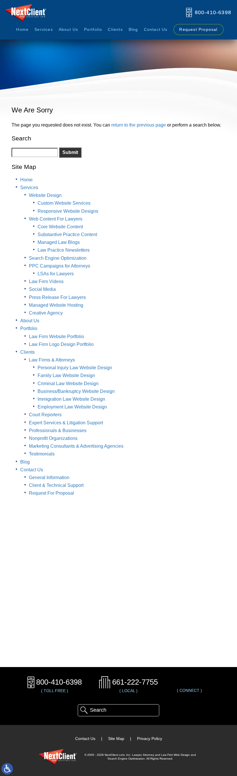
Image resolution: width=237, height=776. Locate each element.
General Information (49, 477)
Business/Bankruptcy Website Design (76, 391)
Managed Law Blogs (59, 242)
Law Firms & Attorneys (52, 359)
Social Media (42, 289)
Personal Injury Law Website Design (75, 367)
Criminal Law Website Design (68, 383)
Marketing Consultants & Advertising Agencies (76, 446)
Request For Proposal (51, 493)
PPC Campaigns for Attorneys (59, 265)
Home (22, 29)
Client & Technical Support (56, 485)
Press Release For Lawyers (57, 297)
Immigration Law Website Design (71, 399)
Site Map (116, 738)
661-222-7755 (135, 682)
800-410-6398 (59, 682)
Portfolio (93, 29)
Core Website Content (60, 226)
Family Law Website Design (66, 375)
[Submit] (84, 710)
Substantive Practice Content (67, 234)
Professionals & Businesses (57, 430)
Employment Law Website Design (72, 406)
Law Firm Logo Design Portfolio (61, 344)
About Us (68, 29)
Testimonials (42, 453)
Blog (133, 29)
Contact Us (156, 29)
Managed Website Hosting (56, 305)
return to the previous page (138, 125)
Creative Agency (46, 312)
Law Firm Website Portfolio (56, 336)
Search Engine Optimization (57, 258)
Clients (115, 29)
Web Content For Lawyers (55, 218)
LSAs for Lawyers (56, 273)
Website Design (45, 195)
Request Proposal (198, 29)
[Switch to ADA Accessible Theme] (7, 769)
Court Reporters (45, 414)
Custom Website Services (64, 203)
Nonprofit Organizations (53, 438)
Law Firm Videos (46, 281)
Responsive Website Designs (68, 211)
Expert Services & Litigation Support (66, 422)
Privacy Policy (149, 738)
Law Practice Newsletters (64, 250)
